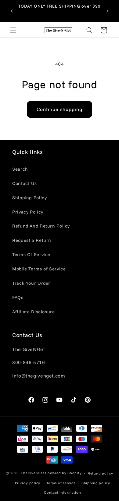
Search (20, 169)
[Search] (89, 30)
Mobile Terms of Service (39, 269)
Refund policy (100, 473)
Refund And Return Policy (41, 226)
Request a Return (31, 240)
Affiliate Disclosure (33, 312)
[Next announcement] (107, 11)
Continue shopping (60, 109)
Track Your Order (31, 283)
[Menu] (13, 30)
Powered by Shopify (63, 473)
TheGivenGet (32, 473)
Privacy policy (27, 483)
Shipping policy (95, 483)
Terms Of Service (31, 254)
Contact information (62, 492)
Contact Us (24, 183)
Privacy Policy (27, 212)
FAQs (17, 297)
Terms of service (61, 483)
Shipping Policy (29, 197)
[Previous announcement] (11, 11)
